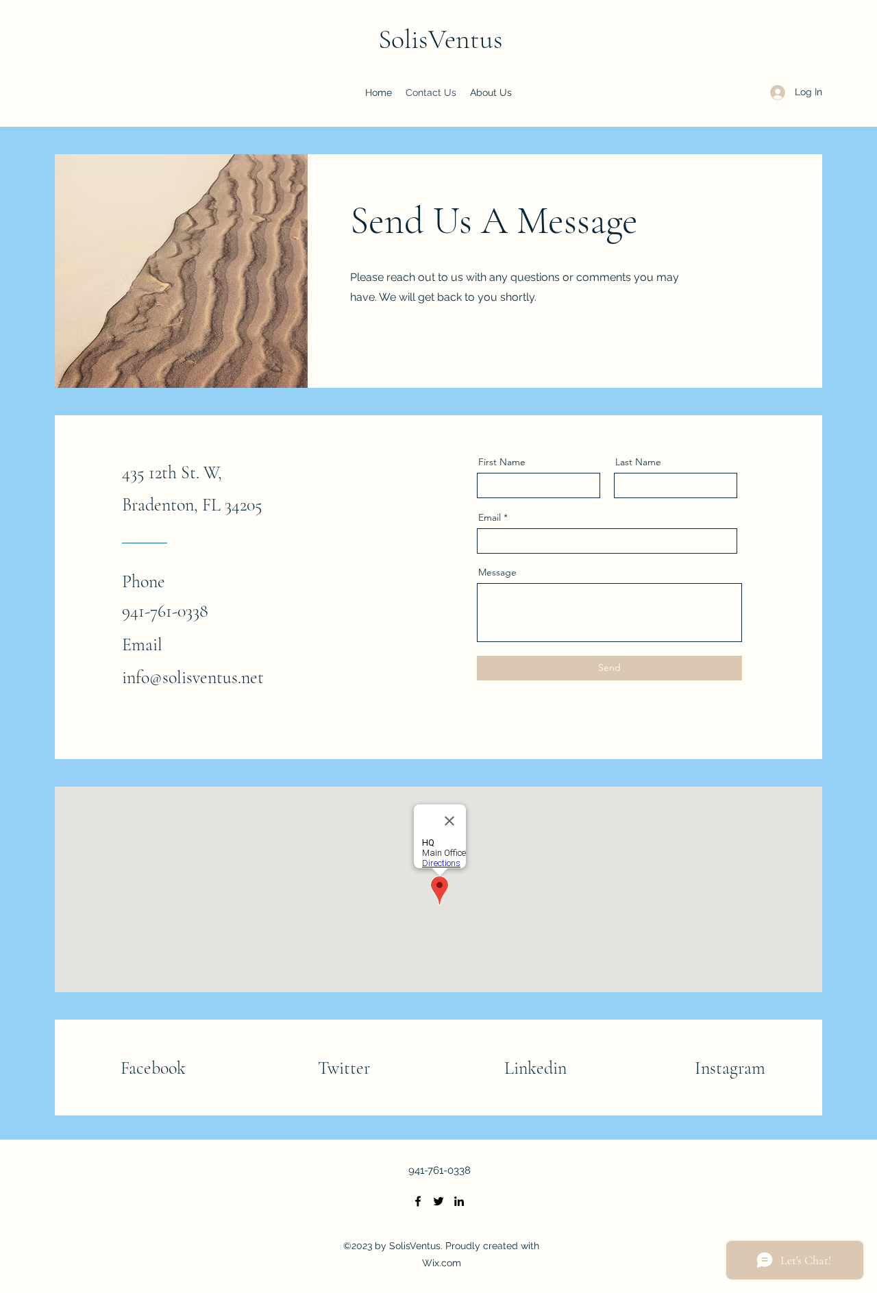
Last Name (638, 462)
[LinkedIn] (459, 1201)
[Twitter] (438, 1201)
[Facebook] (418, 1201)
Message (497, 572)
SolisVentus (440, 39)
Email (489, 517)
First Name (502, 462)
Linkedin (535, 1068)
